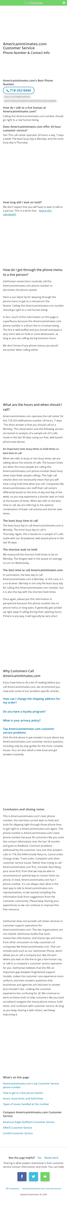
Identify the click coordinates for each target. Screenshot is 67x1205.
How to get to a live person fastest (23, 1093)
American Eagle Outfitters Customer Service (28, 1122)
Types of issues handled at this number (26, 1104)
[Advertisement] (33, 172)
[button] (64, 3)
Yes (40, 1157)
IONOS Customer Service (17, 1127)
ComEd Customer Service (18, 1133)
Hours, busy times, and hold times (23, 1098)
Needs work (51, 1157)
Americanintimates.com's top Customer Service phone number (31, 1085)
